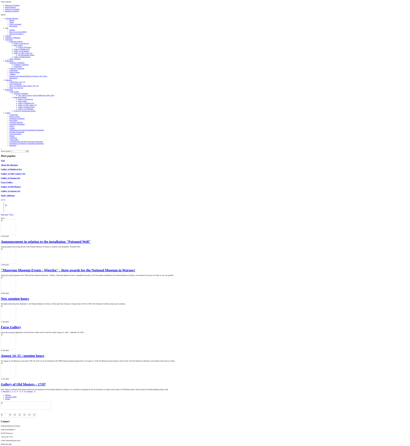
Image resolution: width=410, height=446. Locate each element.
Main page (4, 214)
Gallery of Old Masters (11, 187)
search (3, 151)
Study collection (8, 195)
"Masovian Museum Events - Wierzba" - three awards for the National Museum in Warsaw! (68, 270)
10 (25, 391)
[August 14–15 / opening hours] (8, 348)
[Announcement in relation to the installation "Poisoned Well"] (8, 234)
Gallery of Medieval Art (11, 169)
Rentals (7, 399)
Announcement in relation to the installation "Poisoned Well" (46, 241)
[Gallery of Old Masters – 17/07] (8, 377)
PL (6, 205)
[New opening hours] (8, 291)
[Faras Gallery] (8, 320)
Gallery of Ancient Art (10, 178)
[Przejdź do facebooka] (5, 207)
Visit (3, 161)
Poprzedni (6, 391)
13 (34, 391)
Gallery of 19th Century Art (13, 174)
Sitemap (8, 395)
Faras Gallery (7, 182)
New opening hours (15, 298)
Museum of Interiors (12, 11)
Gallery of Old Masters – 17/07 (23, 384)
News (11, 214)
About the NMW (11, 397)
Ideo (10, 444)
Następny (29, 391)
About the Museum (9, 165)
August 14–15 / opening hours (22, 356)
